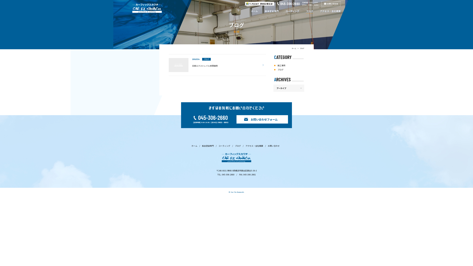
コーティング (292, 11)
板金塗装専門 (272, 11)
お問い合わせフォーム (264, 119)
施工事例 (281, 65)
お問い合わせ (332, 3)
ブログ (309, 11)
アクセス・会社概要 (330, 11)
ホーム (254, 11)
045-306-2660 (290, 4)
